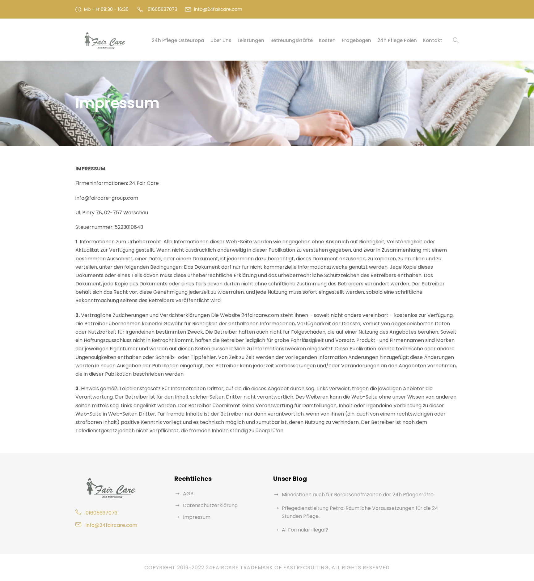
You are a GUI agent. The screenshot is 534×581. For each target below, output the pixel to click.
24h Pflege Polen (397, 40)
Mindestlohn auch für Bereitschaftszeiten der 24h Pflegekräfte (358, 494)
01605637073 (162, 9)
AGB (188, 493)
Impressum (196, 517)
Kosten (327, 40)
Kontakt (432, 40)
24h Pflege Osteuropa (178, 40)
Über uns (220, 40)
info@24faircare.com (218, 9)
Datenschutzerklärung (210, 505)
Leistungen (251, 40)
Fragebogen (356, 40)
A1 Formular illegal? (305, 529)
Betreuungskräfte (291, 40)
